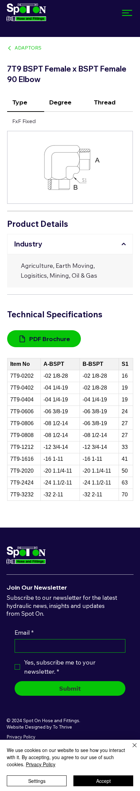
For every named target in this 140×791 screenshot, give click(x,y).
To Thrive (62, 727)
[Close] (130, 749)
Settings (37, 780)
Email (24, 632)
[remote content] (70, 429)
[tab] (26, 102)
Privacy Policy (20, 736)
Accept (103, 780)
